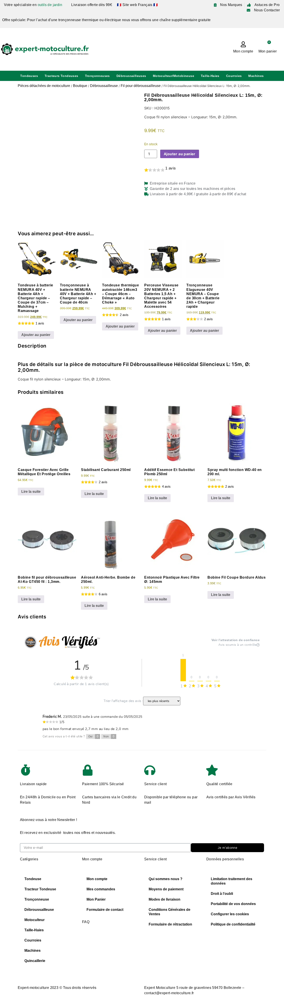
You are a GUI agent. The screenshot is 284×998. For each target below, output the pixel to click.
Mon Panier (96, 899)
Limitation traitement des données (231, 881)
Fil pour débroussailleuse (141, 86)
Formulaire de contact (105, 909)
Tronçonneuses (97, 76)
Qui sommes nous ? (165, 879)
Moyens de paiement (166, 889)
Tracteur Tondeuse (40, 889)
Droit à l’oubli (222, 893)
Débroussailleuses (131, 76)
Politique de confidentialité (233, 924)
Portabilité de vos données (233, 904)
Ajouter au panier (179, 154)
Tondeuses (29, 76)
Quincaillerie (34, 961)
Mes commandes (101, 889)
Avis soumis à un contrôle (237, 644)
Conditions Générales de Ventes (169, 912)
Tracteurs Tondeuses (61, 76)
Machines (256, 76)
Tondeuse (32, 879)
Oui (93, 736)
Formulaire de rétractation (170, 924)
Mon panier (267, 51)
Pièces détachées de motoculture (44, 86)
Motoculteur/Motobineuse (173, 76)
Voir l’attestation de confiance (235, 640)
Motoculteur (34, 920)
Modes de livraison (164, 899)
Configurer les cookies (230, 914)
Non (108, 736)
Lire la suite (31, 491)
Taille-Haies (210, 76)
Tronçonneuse (36, 899)
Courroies (234, 76)
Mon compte (243, 51)
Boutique (80, 86)
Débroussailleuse (104, 86)
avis (170, 168)
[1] (183, 670)
